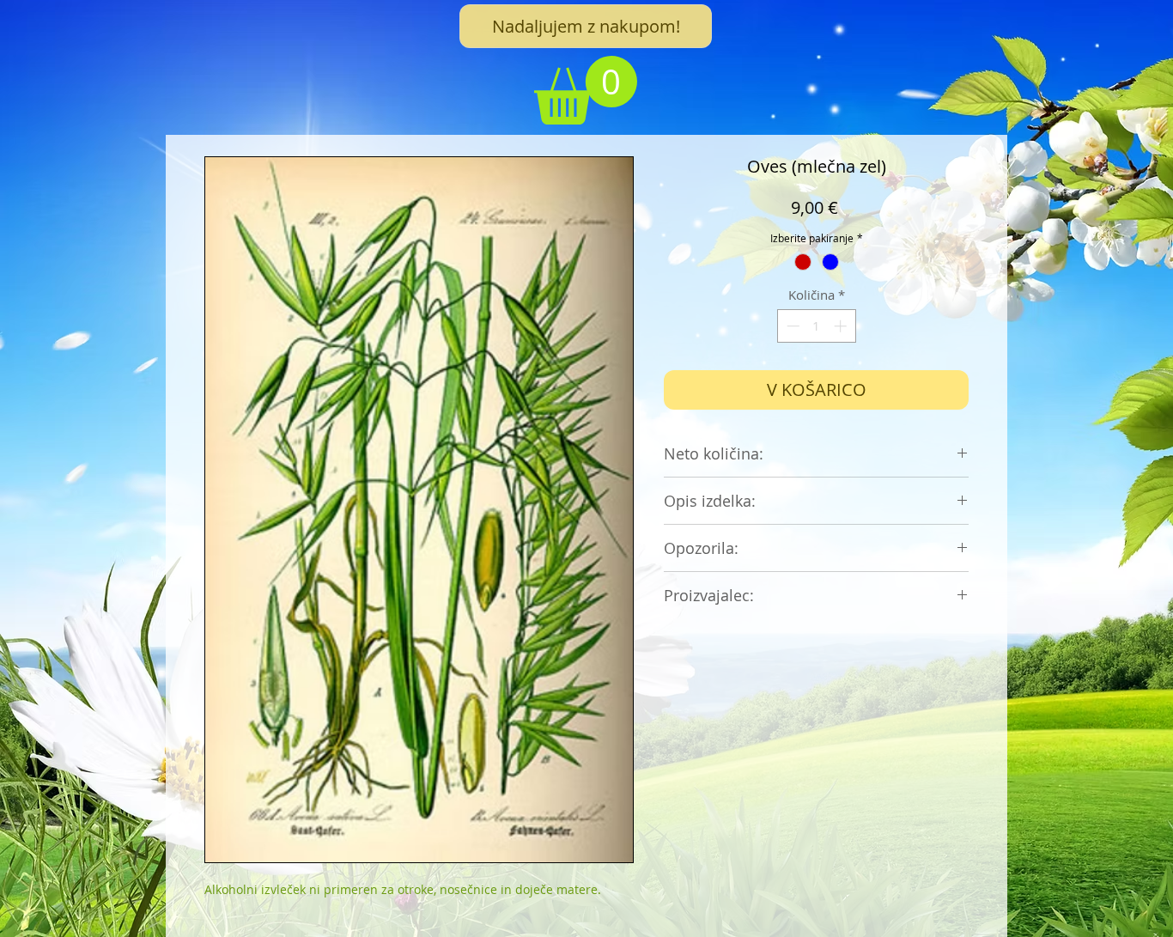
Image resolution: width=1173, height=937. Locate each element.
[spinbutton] (816, 326)
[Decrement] (791, 326)
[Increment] (842, 326)
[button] (585, 90)
